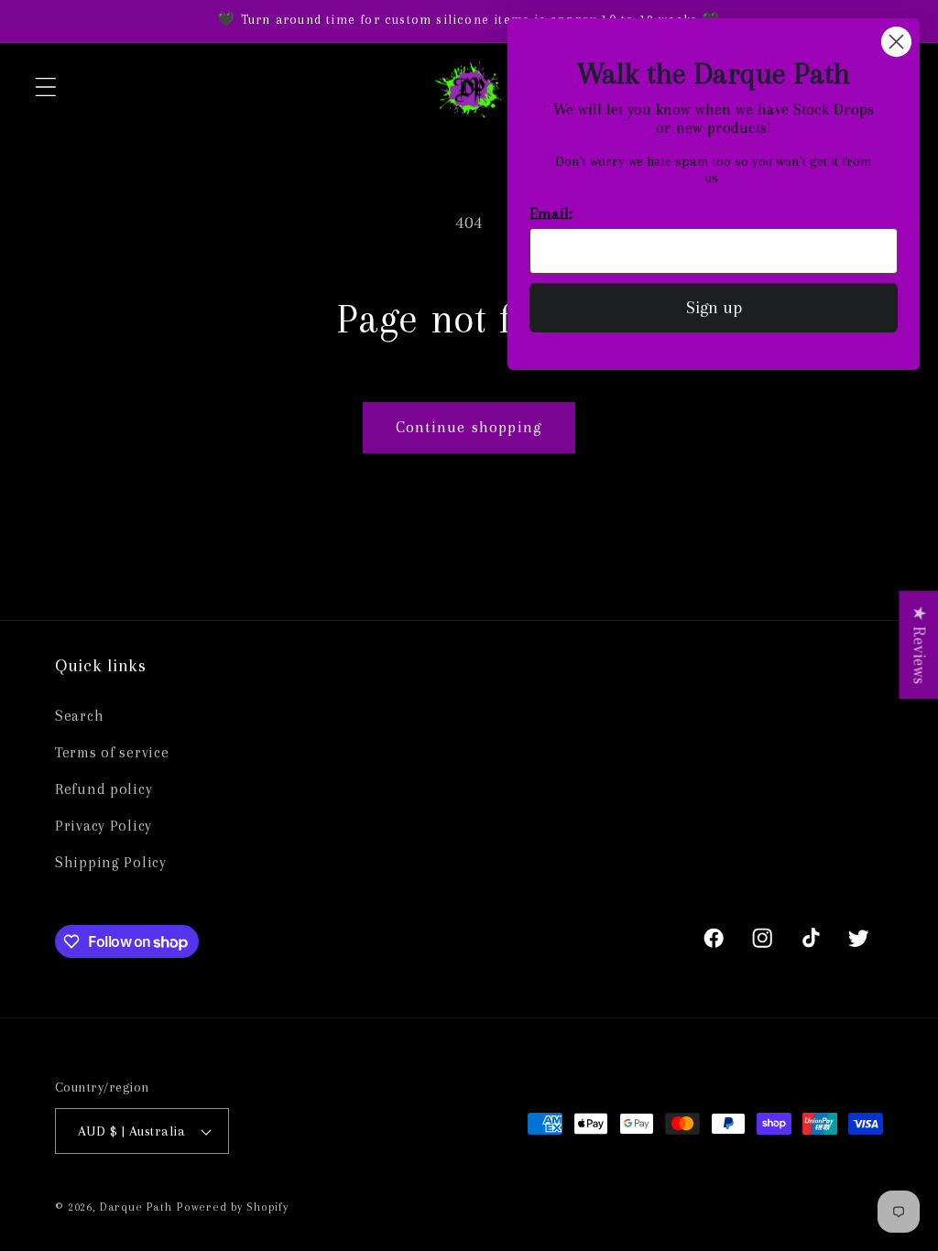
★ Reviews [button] (919, 644)
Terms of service (112, 752)
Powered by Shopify (233, 1207)
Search (79, 715)
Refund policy (103, 789)
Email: (551, 213)
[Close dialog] (896, 42)
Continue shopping (469, 427)
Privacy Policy (103, 825)
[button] (46, 86)
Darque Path (136, 1207)
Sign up (714, 308)
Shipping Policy (111, 862)
